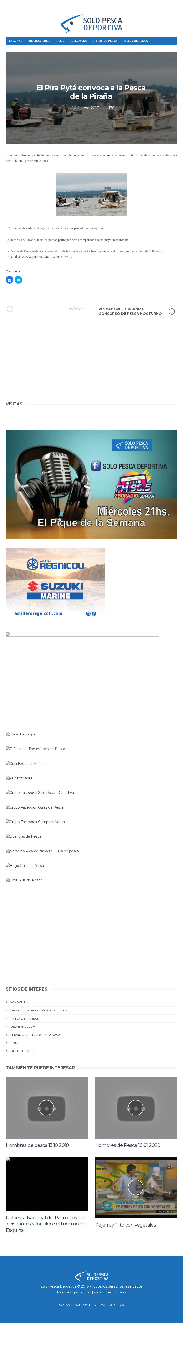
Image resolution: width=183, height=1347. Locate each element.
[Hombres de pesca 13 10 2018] (47, 1108)
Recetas (117, 1305)
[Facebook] (151, 7)
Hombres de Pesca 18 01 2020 (127, 1145)
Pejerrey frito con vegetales (125, 1225)
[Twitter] (159, 7)
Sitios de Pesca (105, 41)
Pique (60, 41)
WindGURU (19, 1002)
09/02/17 (76, 309)
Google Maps (21, 1051)
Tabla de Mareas (24, 1018)
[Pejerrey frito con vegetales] (136, 1187)
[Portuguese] (18, 8)
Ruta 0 (15, 1043)
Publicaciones (39, 41)
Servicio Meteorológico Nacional (39, 1010)
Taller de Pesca (135, 41)
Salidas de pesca (90, 1305)
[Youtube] (173, 7)
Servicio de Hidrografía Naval (36, 1034)
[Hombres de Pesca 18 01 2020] (136, 1108)
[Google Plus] (166, 7)
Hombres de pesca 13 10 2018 (37, 1145)
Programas (79, 41)
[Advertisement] (91, 367)
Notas (64, 1305)
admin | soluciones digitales (103, 1292)
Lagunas (15, 41)
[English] (10, 8)
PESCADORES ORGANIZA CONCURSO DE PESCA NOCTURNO (130, 311)
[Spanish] (26, 8)
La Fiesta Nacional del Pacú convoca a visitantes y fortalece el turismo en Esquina (45, 1224)
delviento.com (22, 1026)
